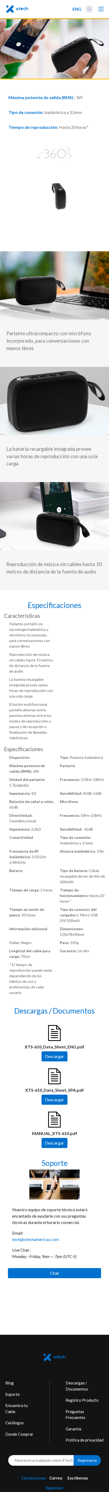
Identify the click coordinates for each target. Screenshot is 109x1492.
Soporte (12, 1394)
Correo (55, 1478)
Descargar (54, 1056)
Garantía (73, 1428)
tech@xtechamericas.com (35, 1239)
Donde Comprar (19, 1434)
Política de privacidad (84, 1440)
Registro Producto (82, 1400)
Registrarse (87, 1460)
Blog (9, 1382)
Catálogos (14, 1422)
